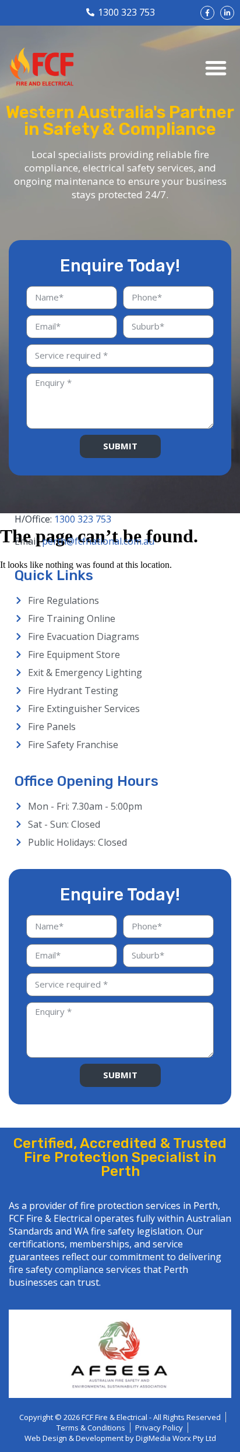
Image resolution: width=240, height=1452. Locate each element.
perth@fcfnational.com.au (98, 541)
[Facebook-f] (207, 13)
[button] (216, 68)
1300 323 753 (82, 519)
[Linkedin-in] (227, 13)
